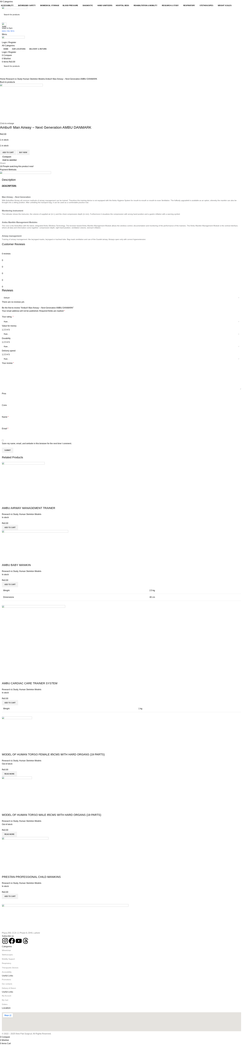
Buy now (23, 152)
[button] (10, 527)
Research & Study (14, 79)
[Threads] (25, 941)
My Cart (5, 1000)
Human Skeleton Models (34, 79)
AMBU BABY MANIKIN (16, 565)
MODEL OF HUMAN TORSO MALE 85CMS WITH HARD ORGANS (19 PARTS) (51, 814)
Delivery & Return (9, 988)
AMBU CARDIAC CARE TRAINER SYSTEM (29, 683)
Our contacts (7, 984)
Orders (4, 1004)
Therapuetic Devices (10, 968)
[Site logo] (14, 9)
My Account (6, 996)
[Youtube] (19, 941)
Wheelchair (6, 950)
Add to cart (8, 152)
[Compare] (5, 503)
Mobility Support (8, 959)
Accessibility (7, 972)
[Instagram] (5, 941)
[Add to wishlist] (19, 503)
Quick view (12, 503)
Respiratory (6, 963)
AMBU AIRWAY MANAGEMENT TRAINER (28, 508)
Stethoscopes (7, 955)
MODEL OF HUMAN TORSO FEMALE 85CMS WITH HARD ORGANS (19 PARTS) (53, 754)
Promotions (6, 980)
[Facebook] (12, 941)
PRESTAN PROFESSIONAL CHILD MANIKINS (31, 876)
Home (3, 79)
